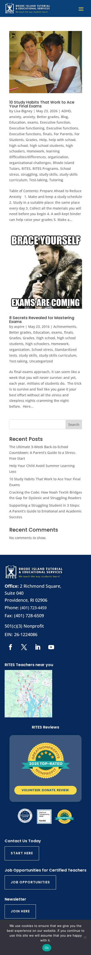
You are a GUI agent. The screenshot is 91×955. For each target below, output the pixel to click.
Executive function (55, 122)
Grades (31, 139)
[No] (85, 937)
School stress (42, 349)
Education (17, 122)
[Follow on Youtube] (51, 647)
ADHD (66, 111)
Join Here (20, 911)
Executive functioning (26, 128)
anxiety (15, 116)
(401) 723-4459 (33, 607)
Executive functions (62, 128)
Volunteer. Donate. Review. (45, 790)
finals (47, 134)
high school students (47, 145)
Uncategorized (41, 361)
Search (73, 424)
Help (43, 139)
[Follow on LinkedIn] (37, 647)
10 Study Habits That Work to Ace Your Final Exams (41, 104)
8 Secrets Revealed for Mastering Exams (41, 319)
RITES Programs (45, 168)
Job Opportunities (30, 882)
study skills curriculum (57, 355)
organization (58, 157)
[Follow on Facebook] (10, 647)
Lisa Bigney (23, 111)
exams (32, 122)
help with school (62, 139)
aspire (19, 326)
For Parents (63, 134)
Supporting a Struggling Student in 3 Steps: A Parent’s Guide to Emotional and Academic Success (45, 511)
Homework (35, 151)
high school (18, 145)
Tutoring (56, 180)
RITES (26, 168)
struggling (29, 174)
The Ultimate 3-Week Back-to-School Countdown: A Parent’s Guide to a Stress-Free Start (42, 452)
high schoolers (37, 343)
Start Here (22, 853)
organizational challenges (30, 162)
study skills (48, 174)
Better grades (48, 116)
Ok (47, 948)
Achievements (64, 326)
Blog (64, 116)
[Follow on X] (24, 647)
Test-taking (38, 180)
